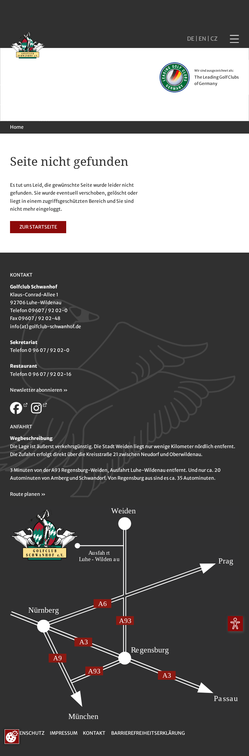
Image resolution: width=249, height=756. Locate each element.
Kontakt (94, 733)
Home (17, 127)
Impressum (63, 733)
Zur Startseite (38, 227)
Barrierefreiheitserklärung (148, 733)
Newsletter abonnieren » (39, 390)
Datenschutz (27, 733)
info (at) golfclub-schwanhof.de (45, 326)
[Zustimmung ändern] (12, 736)
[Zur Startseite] (27, 46)
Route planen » (28, 494)
